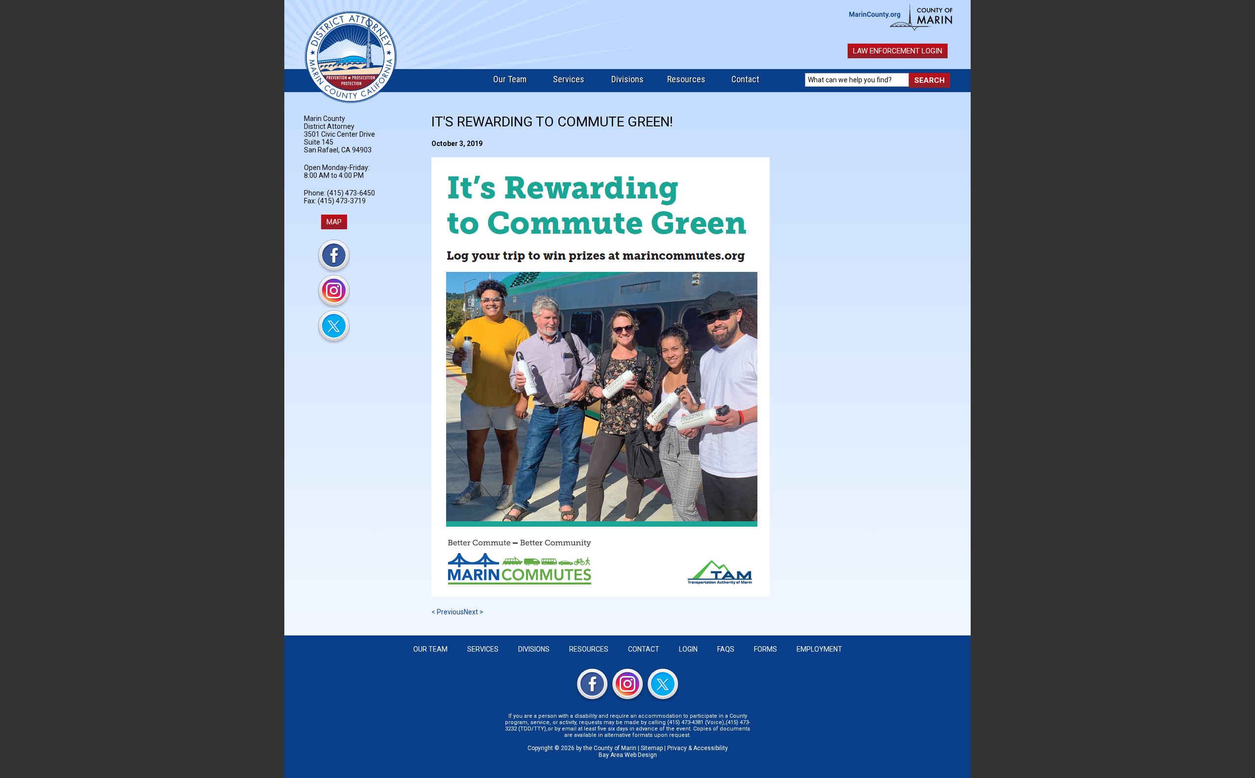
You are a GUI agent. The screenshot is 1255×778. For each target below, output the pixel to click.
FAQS (725, 649)
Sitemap (652, 748)
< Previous (447, 612)
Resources (686, 79)
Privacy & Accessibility (697, 748)
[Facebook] (334, 270)
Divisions (627, 79)
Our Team (510, 79)
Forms (765, 649)
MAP (334, 222)
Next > (473, 612)
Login (688, 649)
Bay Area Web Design (628, 755)
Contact (745, 79)
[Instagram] (334, 306)
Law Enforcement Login (897, 51)
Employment (819, 649)
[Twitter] (334, 341)
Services (568, 79)
